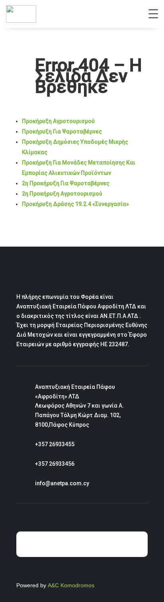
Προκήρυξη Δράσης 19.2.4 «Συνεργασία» (75, 204)
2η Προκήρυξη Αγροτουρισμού (62, 193)
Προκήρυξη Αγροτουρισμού (58, 121)
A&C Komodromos (71, 585)
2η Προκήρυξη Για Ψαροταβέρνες (65, 183)
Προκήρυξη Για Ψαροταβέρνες (62, 131)
